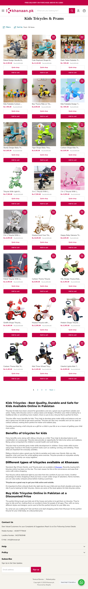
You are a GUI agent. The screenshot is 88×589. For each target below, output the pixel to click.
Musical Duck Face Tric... (41, 235)
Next (52, 390)
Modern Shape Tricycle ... (70, 322)
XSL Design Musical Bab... (70, 279)
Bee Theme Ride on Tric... (41, 104)
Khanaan (58, 467)
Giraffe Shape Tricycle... (12, 322)
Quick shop (15, 67)
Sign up (36, 569)
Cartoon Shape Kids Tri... (70, 148)
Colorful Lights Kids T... (69, 366)
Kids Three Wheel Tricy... (41, 366)
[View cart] (84, 10)
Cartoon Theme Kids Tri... (12, 366)
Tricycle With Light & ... (12, 191)
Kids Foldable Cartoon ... (12, 104)
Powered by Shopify (44, 585)
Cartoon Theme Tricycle (41, 279)
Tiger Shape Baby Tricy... (41, 148)
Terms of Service (38, 579)
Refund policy (50, 579)
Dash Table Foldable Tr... (70, 60)
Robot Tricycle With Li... (12, 279)
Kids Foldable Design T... (70, 104)
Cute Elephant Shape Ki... (41, 60)
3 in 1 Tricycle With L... (40, 191)
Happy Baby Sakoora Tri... (70, 235)
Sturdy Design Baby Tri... (12, 148)
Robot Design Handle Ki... (13, 60)
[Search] (72, 10)
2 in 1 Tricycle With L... (69, 191)
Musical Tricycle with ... (40, 322)
